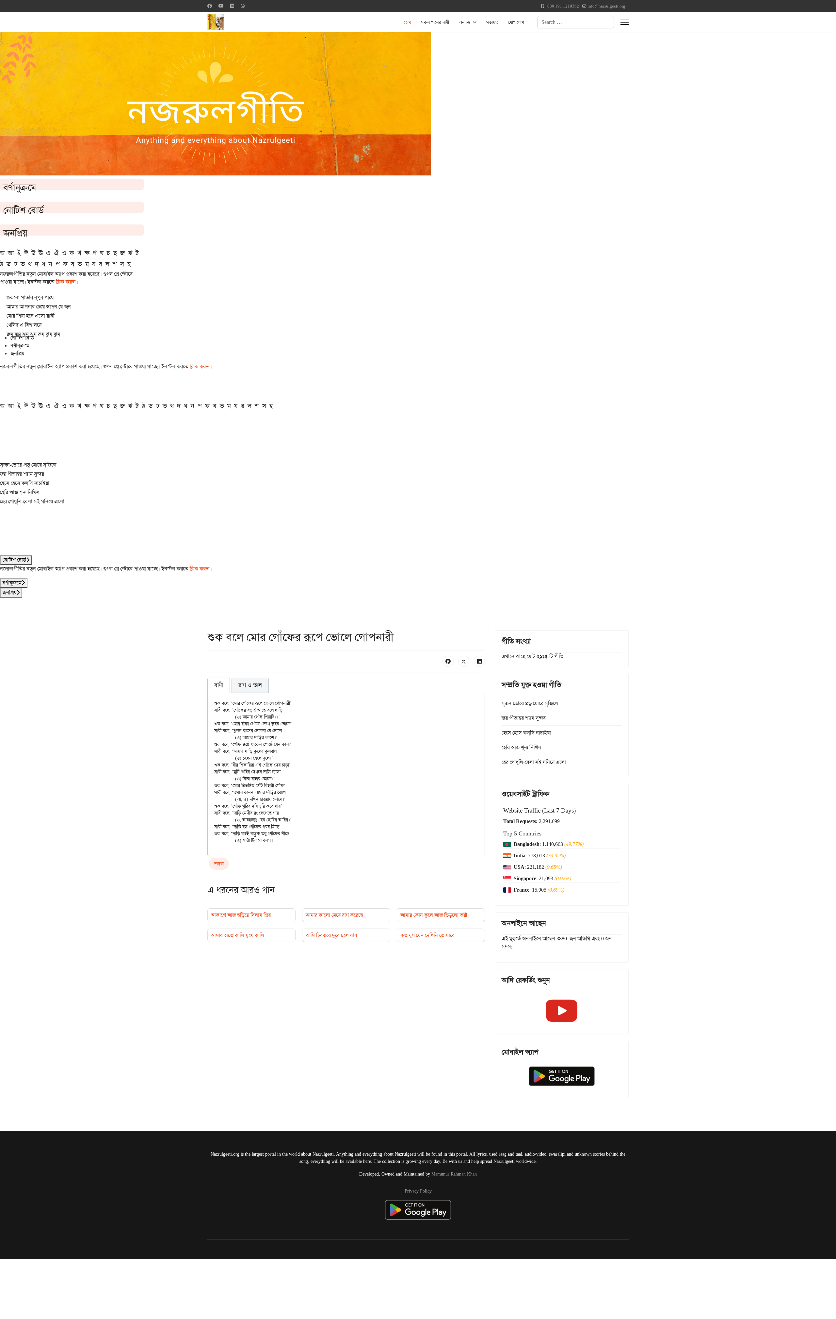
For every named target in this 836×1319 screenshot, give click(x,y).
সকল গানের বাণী (435, 22)
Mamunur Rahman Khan (454, 1174)
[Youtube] (221, 6)
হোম (407, 22)
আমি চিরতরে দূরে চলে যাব (331, 935)
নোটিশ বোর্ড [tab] (22, 337)
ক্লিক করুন (66, 281)
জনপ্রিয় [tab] (17, 353)
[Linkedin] (232, 6)
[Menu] (624, 22)
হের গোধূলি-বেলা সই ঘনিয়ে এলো (32, 501)
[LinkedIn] (479, 661)
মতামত (492, 22)
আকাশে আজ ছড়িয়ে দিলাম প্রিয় (241, 915)
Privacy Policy (418, 1191)
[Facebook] (209, 6)
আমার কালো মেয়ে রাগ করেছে (334, 915)
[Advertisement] (160, 1288)
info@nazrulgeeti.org (606, 6)
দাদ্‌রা (219, 863)
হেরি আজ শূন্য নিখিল (20, 492)
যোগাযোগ (516, 22)
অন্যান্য (464, 22)
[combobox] (575, 22)
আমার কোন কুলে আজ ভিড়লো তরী (433, 915)
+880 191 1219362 (562, 6)
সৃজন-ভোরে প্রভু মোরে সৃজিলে (28, 464)
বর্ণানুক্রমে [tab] (19, 345)
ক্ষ (87, 253)
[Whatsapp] (243, 6)
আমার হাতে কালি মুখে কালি (237, 935)
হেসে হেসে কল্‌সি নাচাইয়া (24, 483)
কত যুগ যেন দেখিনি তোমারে (427, 935)
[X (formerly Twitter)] (463, 661)
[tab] (218, 685)
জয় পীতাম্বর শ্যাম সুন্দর (22, 473)
